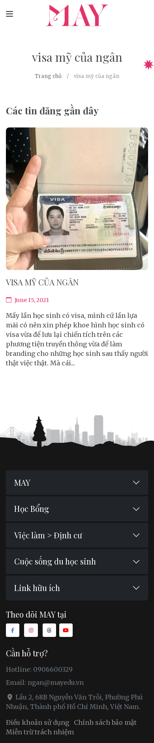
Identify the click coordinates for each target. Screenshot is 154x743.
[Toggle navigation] (9, 13)
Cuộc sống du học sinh (55, 561)
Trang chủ (48, 76)
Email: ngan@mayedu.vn (45, 682)
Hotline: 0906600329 (39, 669)
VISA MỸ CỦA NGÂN (42, 282)
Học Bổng (31, 508)
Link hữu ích (37, 587)
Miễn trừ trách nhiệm (40, 732)
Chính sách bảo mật (105, 722)
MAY (22, 482)
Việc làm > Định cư (48, 535)
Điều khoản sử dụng (37, 722)
